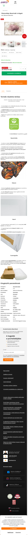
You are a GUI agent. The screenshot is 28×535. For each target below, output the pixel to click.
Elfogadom (14, 528)
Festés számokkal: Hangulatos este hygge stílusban (13, 437)
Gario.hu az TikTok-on (15, 485)
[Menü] (15, 2)
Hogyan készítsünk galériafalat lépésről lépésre (13, 432)
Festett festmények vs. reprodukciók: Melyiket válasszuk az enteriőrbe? (12, 408)
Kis (13, 309)
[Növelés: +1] (25, 69)
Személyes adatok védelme (10, 385)
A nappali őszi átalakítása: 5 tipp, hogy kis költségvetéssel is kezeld (13, 422)
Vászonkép (15, 292)
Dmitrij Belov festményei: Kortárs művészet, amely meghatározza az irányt (13, 403)
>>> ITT (16, 525)
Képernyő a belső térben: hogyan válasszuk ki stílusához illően (14, 442)
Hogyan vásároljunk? (8, 378)
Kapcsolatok (6, 370)
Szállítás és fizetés (7, 374)
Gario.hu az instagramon (16, 478)
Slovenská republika (15, 508)
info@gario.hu (12, 460)
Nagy (19, 309)
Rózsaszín (15, 294)
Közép (16, 309)
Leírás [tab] (3, 91)
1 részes (14, 302)
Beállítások (10, 532)
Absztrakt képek (16, 286)
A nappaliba (15, 298)
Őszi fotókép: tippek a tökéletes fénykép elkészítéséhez (13, 427)
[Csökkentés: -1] (21, 69)
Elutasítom (18, 532)
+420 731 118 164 (13, 455)
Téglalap (15, 307)
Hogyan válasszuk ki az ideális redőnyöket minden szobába (13, 398)
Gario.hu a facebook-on (16, 472)
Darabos (15, 300)
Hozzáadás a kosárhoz (14, 73)
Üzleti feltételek (7, 381)
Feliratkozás (8, 359)
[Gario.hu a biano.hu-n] (14, 503)
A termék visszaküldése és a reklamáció (13, 389)
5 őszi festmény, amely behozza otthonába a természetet (14, 413)
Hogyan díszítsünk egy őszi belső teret (12, 417)
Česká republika (15, 510)
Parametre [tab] (8, 91)
